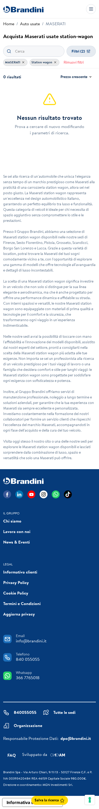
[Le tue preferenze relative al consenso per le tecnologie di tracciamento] (90, 800)
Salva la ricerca (47, 800)
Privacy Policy (16, 582)
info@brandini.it (31, 641)
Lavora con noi (16, 531)
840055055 (25, 712)
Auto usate (30, 24)
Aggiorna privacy (19, 614)
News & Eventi (16, 542)
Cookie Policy (15, 593)
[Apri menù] (91, 9)
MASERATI (13, 62)
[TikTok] (68, 494)
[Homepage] (23, 9)
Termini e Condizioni (22, 603)
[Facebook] (7, 494)
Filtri (78, 51)
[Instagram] (44, 494)
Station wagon (42, 62)
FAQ (11, 755)
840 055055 (28, 659)
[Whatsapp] (56, 494)
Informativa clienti (20, 572)
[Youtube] (31, 494)
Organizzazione (28, 725)
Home (8, 24)
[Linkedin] (19, 494)
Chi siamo (12, 521)
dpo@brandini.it (75, 738)
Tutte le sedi (64, 712)
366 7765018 (28, 677)
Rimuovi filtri (74, 62)
